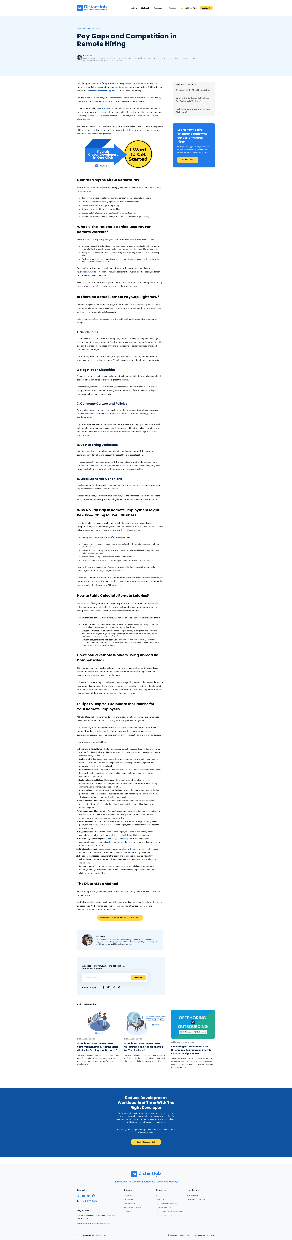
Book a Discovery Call (146, 1142)
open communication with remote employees (128, 849)
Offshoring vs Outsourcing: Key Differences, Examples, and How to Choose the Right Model (191, 1050)
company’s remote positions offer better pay (104, 537)
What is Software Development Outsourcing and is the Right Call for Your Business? (143, 1047)
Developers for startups (196, 1199)
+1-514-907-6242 (88, 1200)
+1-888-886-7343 (190, 8)
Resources (158, 8)
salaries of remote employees (103, 90)
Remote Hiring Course (164, 1215)
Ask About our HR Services (205, 1235)
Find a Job (145, 8)
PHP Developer (192, 1195)
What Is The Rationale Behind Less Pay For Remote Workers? (192, 99)
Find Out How (187, 160)
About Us (172, 8)
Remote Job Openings (132, 1207)
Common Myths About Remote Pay (193, 90)
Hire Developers (130, 1203)
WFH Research (103, 108)
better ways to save (92, 271)
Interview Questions (163, 1207)
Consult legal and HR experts (119, 838)
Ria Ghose (87, 55)
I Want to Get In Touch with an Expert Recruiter (120, 917)
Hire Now (133, 8)
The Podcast (160, 1199)
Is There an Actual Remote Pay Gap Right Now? (193, 110)
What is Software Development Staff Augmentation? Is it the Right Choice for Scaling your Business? (97, 1047)
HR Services (128, 1199)
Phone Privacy (185, 1235)
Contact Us (206, 8)
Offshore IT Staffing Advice (88, 28)
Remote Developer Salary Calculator (169, 1211)
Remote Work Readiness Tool (167, 1203)
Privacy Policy (172, 1235)
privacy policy (106, 1223)
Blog (157, 1195)
